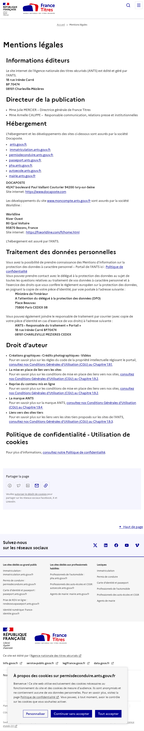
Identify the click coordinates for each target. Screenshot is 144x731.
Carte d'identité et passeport (112, 582)
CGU (5, 712)
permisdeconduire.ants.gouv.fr (31, 155)
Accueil (61, 24)
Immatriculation (105, 570)
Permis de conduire (107, 576)
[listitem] (95, 545)
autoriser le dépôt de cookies (31, 494)
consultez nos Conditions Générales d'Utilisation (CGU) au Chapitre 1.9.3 (61, 421)
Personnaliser (35, 713)
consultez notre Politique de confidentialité (74, 452)
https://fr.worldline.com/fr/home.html (53, 232)
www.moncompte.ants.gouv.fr (69, 201)
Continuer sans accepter (71, 713)
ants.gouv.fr (18, 144)
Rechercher (128, 5)
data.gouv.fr (102, 663)
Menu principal (138, 5)
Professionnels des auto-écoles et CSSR (118, 594)
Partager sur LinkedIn (28, 485)
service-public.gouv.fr (40, 663)
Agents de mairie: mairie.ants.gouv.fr (69, 594)
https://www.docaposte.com (45, 192)
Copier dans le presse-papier (46, 485)
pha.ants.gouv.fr (20, 165)
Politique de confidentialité (37, 697)
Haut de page (133, 527)
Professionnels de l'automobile (113, 588)
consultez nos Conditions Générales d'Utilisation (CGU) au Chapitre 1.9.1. (60, 364)
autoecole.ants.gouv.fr (25, 171)
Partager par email (36, 485)
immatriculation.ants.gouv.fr (30, 150)
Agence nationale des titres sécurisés (54, 655)
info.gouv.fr (10, 663)
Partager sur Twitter (18, 485)
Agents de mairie (106, 600)
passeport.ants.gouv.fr (25, 160)
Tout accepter (108, 713)
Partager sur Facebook (10, 485)
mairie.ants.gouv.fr (22, 176)
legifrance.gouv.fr (74, 663)
